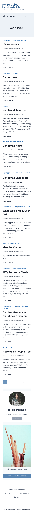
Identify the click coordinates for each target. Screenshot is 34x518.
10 (23, 382)
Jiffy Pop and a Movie (15, 272)
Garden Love (10, 77)
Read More (8, 67)
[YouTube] (7, 16)
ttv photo (6, 308)
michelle (7, 48)
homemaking (7, 40)
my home (6, 142)
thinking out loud (19, 40)
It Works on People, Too (17, 351)
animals (6, 106)
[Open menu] (29, 16)
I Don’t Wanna (11, 44)
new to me (21, 206)
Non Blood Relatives (15, 110)
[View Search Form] (25, 16)
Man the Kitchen (12, 247)
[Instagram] (4, 16)
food (4, 243)
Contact (17, 497)
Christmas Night (12, 145)
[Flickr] (11, 16)
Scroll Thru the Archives (17, 476)
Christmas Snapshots (15, 177)
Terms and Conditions (17, 490)
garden (15, 73)
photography (18, 172)
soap (28, 206)
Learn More (17, 418)
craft (15, 206)
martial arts (7, 347)
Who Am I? (9, 493)
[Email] (14, 16)
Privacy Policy (23, 493)
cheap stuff (7, 73)
